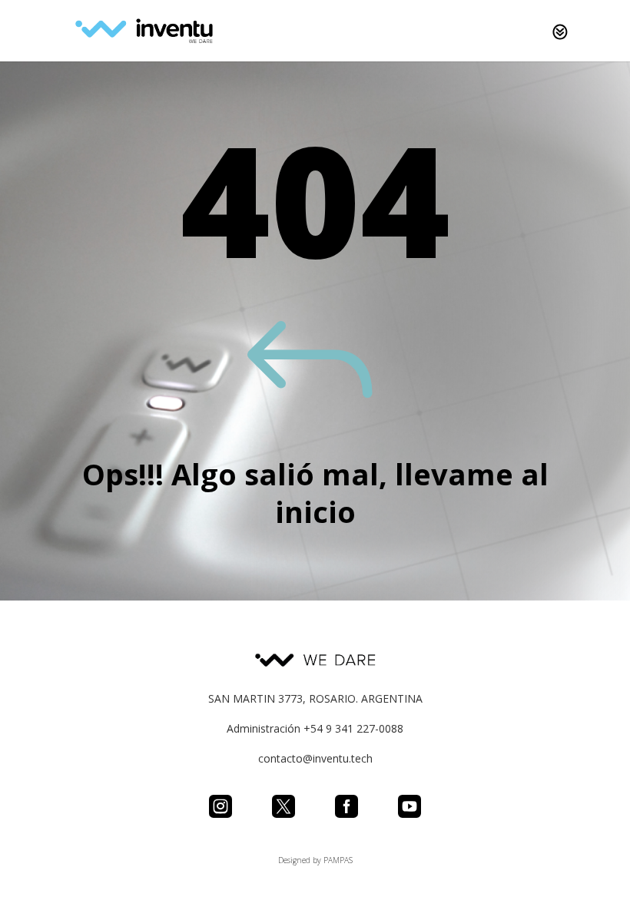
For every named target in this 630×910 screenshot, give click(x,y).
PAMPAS (338, 860)
